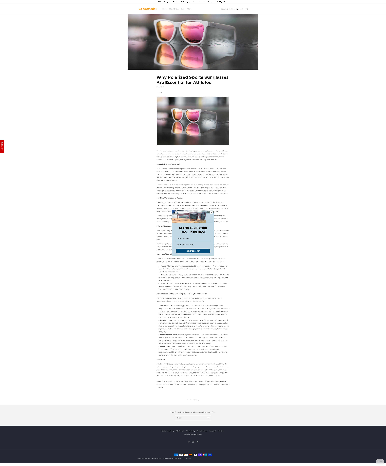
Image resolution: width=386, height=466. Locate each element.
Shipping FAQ (180, 431)
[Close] (211, 212)
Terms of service (187, 458)
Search (163, 431)
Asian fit (161, 317)
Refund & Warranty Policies (193, 434)
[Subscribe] (209, 418)
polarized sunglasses (203, 370)
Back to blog (194, 400)
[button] (164, 9)
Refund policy (168, 458)
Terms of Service (202, 431)
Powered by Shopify (157, 458)
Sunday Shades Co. (147, 458)
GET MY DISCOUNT (193, 251)
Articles (220, 431)
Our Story (171, 431)
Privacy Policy (190, 431)
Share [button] (161, 93)
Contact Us (212, 431)
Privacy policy (177, 458)
